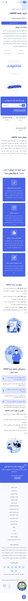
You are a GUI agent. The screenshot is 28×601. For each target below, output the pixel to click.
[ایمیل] (8, 567)
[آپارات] (12, 570)
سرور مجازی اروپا (14, 521)
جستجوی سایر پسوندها (19, 110)
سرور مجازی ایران (14, 518)
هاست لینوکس (14, 500)
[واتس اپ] (15, 567)
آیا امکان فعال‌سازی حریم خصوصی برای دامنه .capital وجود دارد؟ (16, 378)
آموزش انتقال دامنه (21, 53)
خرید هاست (14, 491)
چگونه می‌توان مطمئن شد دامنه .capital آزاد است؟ (16, 390)
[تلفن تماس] (4, 567)
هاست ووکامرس (14, 497)
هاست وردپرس (14, 494)
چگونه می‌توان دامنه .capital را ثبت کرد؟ (16, 401)
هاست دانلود (14, 503)
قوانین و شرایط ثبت (7, 53)
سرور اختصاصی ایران (14, 512)
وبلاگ (14, 527)
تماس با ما (14, 533)
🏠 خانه (23, 9)
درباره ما (14, 530)
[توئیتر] (12, 567)
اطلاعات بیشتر (21, 50)
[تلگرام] (19, 567)
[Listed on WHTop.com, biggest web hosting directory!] (22, 586)
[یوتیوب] (16, 570)
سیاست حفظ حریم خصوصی (14, 539)
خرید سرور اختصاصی (14, 509)
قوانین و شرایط (14, 536)
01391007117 (17, 478)
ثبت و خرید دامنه (14, 23)
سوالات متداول (7, 50)
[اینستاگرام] (23, 567)
